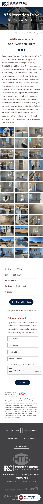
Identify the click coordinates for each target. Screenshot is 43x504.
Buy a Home (8, 474)
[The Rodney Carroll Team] (14, 3)
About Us (34, 474)
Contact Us (21, 478)
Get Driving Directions (21, 302)
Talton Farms (28, 438)
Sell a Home (22, 474)
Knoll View (13, 438)
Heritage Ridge (30, 431)
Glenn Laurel (21, 446)
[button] (29, 497)
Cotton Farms (12, 431)
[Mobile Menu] (39, 4)
